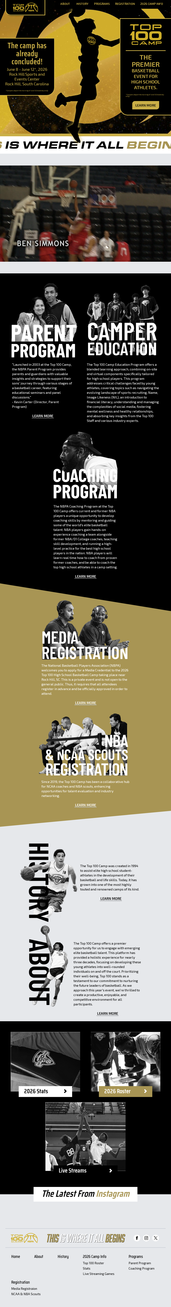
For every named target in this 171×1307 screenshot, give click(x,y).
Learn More (145, 105)
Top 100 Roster (93, 1263)
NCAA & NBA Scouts (26, 1294)
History (82, 4)
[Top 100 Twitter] (155, 1238)
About (65, 4)
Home (15, 1256)
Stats (86, 1268)
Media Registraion (24, 1288)
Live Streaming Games (98, 1274)
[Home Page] (25, 7)
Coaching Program (141, 1268)
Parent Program (140, 1263)
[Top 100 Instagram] (146, 1238)
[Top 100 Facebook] (137, 1238)
